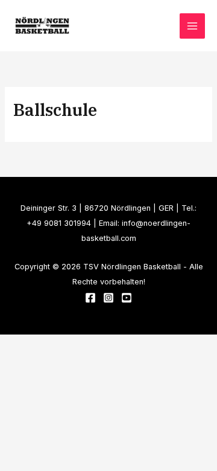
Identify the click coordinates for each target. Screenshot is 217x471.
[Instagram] (108, 297)
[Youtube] (126, 297)
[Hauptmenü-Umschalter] (192, 26)
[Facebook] (90, 297)
